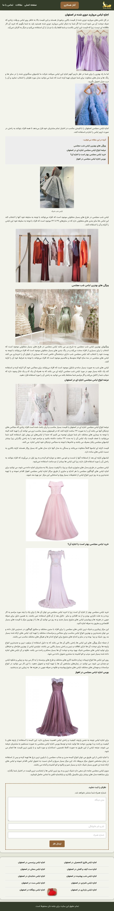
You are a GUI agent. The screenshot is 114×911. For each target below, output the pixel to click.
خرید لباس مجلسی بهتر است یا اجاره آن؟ (88, 154)
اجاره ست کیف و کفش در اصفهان (82, 869)
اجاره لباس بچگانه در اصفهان (32, 890)
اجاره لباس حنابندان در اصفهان (31, 876)
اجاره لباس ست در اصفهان (33, 883)
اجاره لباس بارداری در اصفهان (84, 890)
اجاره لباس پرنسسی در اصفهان (31, 862)
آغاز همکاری (69, 5)
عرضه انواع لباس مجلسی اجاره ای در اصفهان (86, 150)
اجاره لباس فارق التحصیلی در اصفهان (80, 862)
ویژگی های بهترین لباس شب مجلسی (90, 146)
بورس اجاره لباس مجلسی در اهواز (91, 159)
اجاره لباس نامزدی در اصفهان (84, 883)
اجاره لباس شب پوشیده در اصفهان (81, 876)
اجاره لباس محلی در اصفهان (32, 869)
